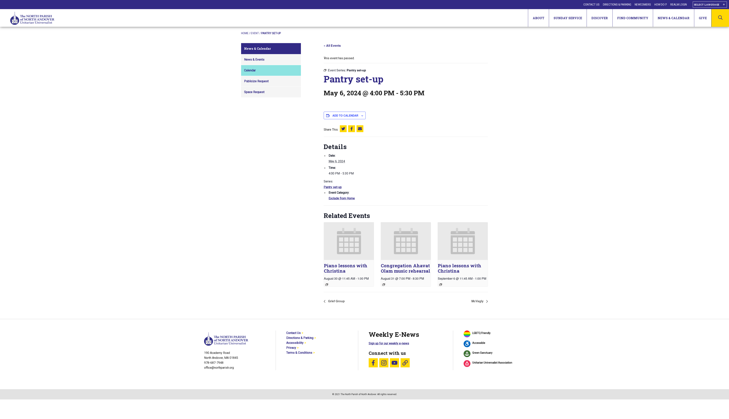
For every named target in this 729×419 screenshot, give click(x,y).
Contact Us (591, 4)
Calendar (250, 70)
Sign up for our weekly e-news (389, 343)
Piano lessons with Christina (345, 268)
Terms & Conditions (299, 352)
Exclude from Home (342, 198)
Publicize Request (256, 81)
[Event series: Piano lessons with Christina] (326, 284)
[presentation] (349, 241)
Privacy (291, 348)
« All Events (332, 45)
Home (245, 33)
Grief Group (336, 301)
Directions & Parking (617, 4)
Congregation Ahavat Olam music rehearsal (405, 268)
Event (255, 33)
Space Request (254, 92)
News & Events (254, 59)
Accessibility (295, 343)
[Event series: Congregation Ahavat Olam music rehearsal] (383, 284)
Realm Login (678, 4)
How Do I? (660, 4)
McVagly (477, 301)
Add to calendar (345, 115)
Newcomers (643, 4)
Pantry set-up (333, 187)
